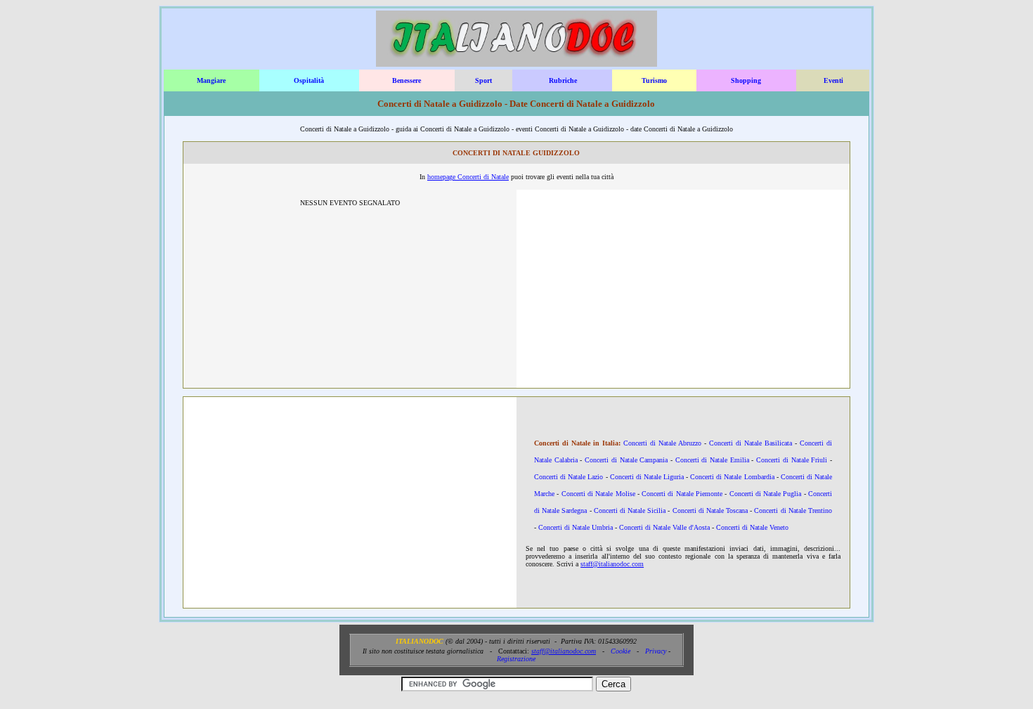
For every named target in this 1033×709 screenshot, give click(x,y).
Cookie (620, 651)
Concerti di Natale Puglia (765, 493)
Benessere (406, 80)
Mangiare (211, 80)
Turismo (654, 80)
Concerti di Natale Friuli (791, 460)
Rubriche (563, 80)
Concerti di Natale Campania (626, 460)
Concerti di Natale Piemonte (682, 493)
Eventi (833, 80)
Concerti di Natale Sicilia (630, 510)
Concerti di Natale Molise (598, 493)
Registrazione (516, 659)
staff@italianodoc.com (612, 564)
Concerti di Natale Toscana (710, 510)
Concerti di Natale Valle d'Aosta (664, 527)
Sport (483, 80)
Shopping (746, 80)
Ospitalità (309, 80)
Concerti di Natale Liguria (647, 477)
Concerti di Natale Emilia (712, 460)
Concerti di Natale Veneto (752, 527)
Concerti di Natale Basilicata (750, 443)
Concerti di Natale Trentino (793, 510)
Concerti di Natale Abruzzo (662, 443)
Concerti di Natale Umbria (575, 527)
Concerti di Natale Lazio (568, 477)
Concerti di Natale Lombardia (732, 477)
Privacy (655, 651)
